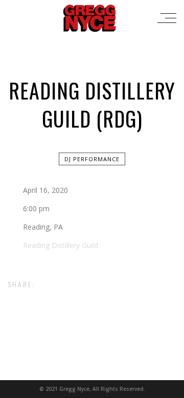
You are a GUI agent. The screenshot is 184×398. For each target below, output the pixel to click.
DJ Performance (92, 159)
